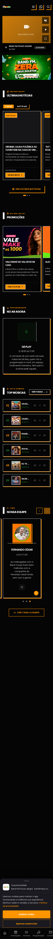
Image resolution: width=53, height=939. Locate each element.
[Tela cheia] (45, 38)
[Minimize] (7, 924)
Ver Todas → (40, 392)
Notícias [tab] (22, 106)
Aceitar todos (26, 914)
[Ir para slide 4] (29, 78)
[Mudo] (45, 20)
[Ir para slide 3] (25, 78)
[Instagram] (18, 590)
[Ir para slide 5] (31, 78)
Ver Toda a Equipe (28, 612)
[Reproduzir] (45, 29)
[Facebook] (26, 590)
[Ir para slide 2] (21, 78)
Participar (14, 287)
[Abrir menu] (33, 6)
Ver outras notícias (28, 189)
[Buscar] (48, 6)
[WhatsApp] (40, 6)
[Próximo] (47, 511)
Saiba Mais (14, 175)
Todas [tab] (8, 106)
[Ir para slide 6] (34, 78)
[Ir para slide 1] (18, 78)
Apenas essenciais (26, 923)
